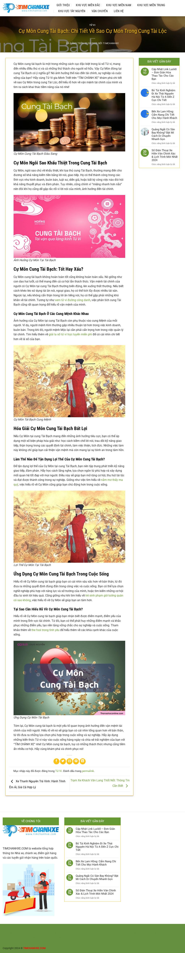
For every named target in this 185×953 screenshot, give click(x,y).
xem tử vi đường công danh (72, 300)
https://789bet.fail (63, 937)
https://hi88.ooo (57, 933)
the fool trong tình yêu (45, 630)
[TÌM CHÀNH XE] (26, 8)
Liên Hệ (119, 11)
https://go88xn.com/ (27, 929)
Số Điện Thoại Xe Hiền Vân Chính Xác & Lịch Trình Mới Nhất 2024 (165, 155)
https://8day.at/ (158, 929)
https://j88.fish (156, 933)
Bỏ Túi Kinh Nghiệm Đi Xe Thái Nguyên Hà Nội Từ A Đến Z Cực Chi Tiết (163, 95)
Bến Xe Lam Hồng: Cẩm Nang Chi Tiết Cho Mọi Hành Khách (164, 115)
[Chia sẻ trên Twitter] (63, 761)
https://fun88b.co (137, 933)
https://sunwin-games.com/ (84, 929)
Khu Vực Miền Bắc (88, 5)
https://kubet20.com (85, 937)
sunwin (7, 941)
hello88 (149, 937)
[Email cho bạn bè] (69, 761)
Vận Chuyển (100, 11)
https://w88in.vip (117, 933)
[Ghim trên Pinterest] (76, 761)
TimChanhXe (111, 43)
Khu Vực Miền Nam (118, 5)
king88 (131, 937)
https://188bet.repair (14, 937)
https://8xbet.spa (76, 933)
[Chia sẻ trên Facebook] (56, 761)
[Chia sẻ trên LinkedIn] (83, 761)
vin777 (157, 937)
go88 (14, 941)
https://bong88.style (108, 937)
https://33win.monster (39, 937)
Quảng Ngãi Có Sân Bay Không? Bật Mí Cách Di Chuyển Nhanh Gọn (163, 134)
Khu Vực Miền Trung (151, 5)
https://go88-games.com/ (53, 929)
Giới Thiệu (63, 5)
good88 (140, 937)
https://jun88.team (36, 933)
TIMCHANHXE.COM (15, 848)
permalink (88, 771)
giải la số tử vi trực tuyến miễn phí (70, 334)
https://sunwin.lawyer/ (113, 929)
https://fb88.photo (96, 933)
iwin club (22, 941)
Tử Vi (92, 25)
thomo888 (8, 929)
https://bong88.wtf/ (14, 933)
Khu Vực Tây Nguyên (71, 11)
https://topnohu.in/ (138, 929)
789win (166, 937)
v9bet (124, 937)
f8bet (174, 937)
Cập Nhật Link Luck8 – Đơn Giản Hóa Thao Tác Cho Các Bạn (164, 74)
